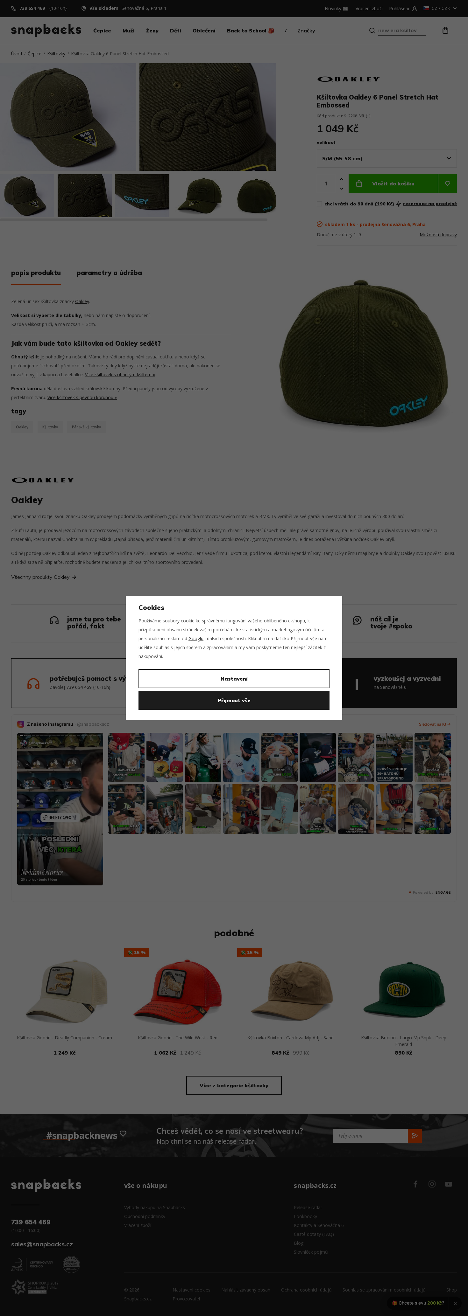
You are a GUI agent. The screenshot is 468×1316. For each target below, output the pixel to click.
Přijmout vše (234, 700)
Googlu (195, 638)
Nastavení (234, 678)
